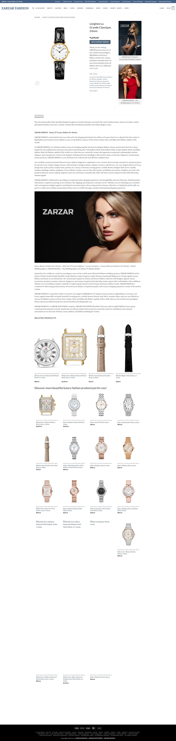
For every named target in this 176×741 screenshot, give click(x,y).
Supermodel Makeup (165, 1)
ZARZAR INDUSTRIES (95, 738)
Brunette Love (78, 1)
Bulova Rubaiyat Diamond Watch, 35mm (73, 423)
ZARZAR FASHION (15, 8)
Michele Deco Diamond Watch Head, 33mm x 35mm (45, 423)
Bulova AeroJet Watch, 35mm (99, 422)
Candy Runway (126, 1)
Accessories (39, 8)
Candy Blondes (83, 734)
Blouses (58, 8)
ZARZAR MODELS (109, 738)
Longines (95, 90)
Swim (126, 8)
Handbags (89, 8)
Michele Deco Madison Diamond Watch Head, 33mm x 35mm (74, 376)
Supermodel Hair (87, 735)
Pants (98, 8)
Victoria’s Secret (130, 735)
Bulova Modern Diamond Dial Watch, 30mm (72, 509)
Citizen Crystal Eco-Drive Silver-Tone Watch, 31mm (100, 509)
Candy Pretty (121, 734)
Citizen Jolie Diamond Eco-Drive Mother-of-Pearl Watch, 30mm (73, 466)
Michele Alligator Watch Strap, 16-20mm (126, 376)
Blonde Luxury (67, 1)
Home (37, 17)
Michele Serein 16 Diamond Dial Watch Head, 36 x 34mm (47, 376)
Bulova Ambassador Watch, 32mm (128, 422)
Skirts (119, 8)
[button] (33, 8)
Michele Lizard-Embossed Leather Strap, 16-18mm (99, 376)
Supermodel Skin (117, 735)
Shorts (113, 8)
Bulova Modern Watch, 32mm (126, 465)
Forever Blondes (138, 1)
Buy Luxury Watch (100, 42)
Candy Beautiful (103, 1)
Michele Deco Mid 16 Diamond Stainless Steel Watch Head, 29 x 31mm (73, 679)
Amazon (57, 1)
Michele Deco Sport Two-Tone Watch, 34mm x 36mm (45, 509)
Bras (65, 8)
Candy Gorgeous (115, 1)
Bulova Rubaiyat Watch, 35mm (100, 465)
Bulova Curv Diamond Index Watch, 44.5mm (126, 553)
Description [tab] (39, 117)
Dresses (80, 8)
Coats (72, 8)
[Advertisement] (88, 707)
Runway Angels (74, 735)
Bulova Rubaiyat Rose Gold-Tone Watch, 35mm (127, 509)
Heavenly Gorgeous (151, 1)
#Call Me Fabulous (90, 1)
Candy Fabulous (96, 734)
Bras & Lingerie (65, 732)
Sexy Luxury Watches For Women (59, 17)
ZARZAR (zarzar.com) (97, 50)
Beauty (50, 8)
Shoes (105, 8)
